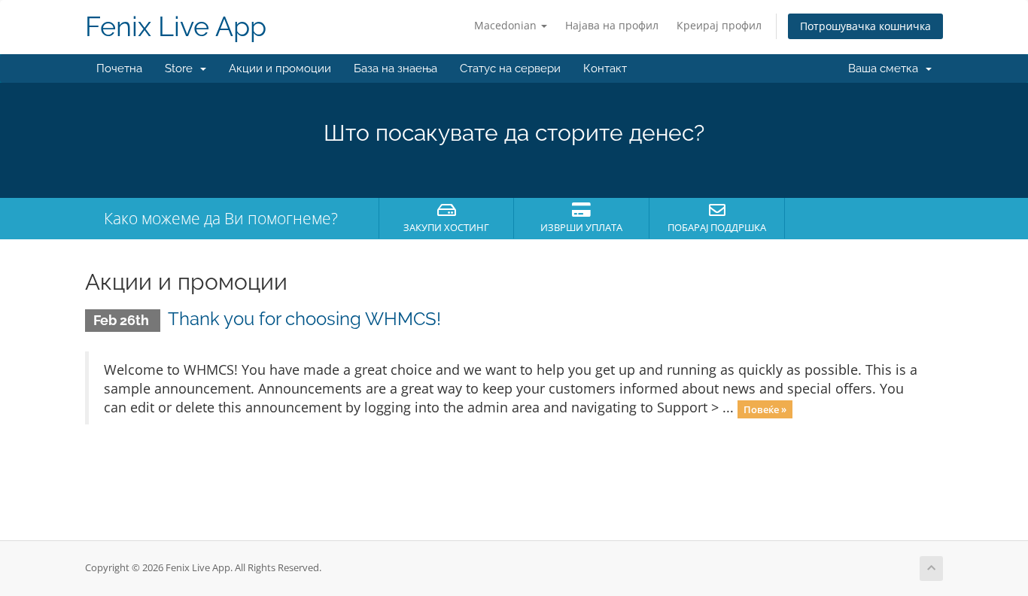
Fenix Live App (175, 27)
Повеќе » (765, 408)
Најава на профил (611, 25)
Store (182, 68)
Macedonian (507, 25)
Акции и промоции (280, 68)
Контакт (605, 68)
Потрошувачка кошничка (865, 26)
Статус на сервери (510, 68)
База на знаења (395, 68)
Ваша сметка (886, 68)
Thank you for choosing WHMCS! (304, 319)
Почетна (119, 68)
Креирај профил (719, 25)
